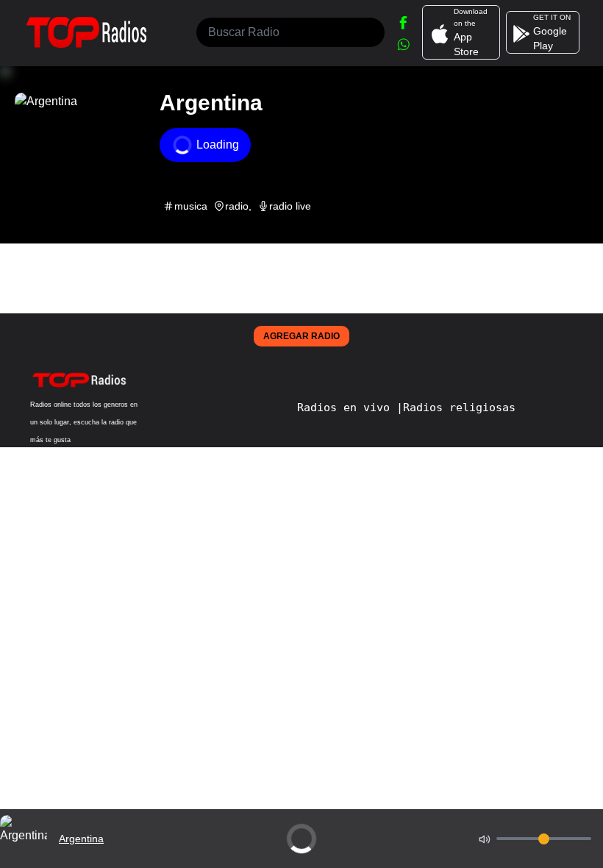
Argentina (81, 838)
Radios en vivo (346, 407)
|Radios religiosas (455, 407)
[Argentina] (23, 858)
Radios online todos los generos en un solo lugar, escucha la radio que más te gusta (84, 422)
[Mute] (484, 838)
